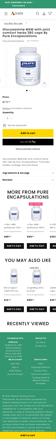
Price (6, 97)
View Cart (15, 363)
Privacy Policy (40, 370)
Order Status (15, 370)
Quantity (8, 112)
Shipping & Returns (40, 367)
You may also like (13, 23)
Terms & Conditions (40, 374)
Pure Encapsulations (13, 40)
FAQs (40, 363)
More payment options (28, 148)
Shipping (7, 108)
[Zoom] (44, 83)
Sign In (15, 367)
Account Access (15, 374)
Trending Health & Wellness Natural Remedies (40, 380)
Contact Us (40, 346)
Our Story (40, 342)
